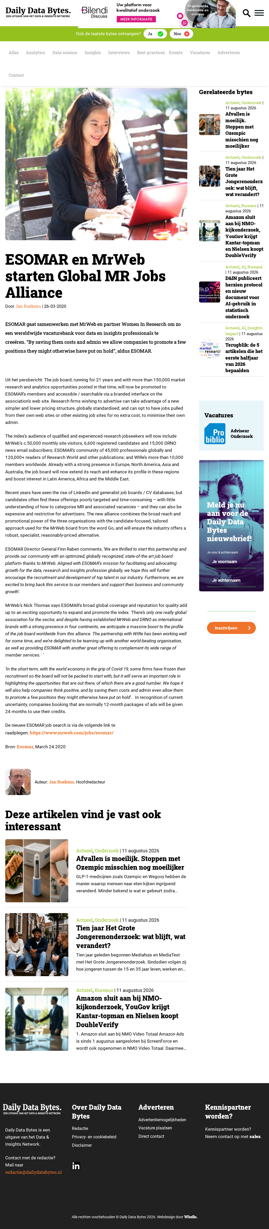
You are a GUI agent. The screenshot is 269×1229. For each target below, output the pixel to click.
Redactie (80, 1128)
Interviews (119, 52)
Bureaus (104, 990)
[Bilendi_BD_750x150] (157, 26)
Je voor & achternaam (222, 552)
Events (176, 52)
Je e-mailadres (217, 595)
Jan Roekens (28, 306)
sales (255, 1136)
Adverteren (229, 52)
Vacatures (200, 52)
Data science (65, 52)
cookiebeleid (104, 1136)
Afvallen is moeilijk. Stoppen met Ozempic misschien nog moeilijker (130, 863)
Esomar (25, 747)
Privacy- (79, 1136)
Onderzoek (107, 850)
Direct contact (151, 1136)
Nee (177, 33)
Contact (16, 75)
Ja (150, 33)
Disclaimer (82, 1145)
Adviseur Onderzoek (242, 433)
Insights (93, 52)
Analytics (35, 52)
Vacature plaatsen (155, 1127)
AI (243, 266)
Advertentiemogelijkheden (162, 1119)
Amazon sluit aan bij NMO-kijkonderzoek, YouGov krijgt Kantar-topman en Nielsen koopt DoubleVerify (127, 1011)
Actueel (84, 850)
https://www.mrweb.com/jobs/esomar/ (71, 733)
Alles (14, 52)
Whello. (191, 1216)
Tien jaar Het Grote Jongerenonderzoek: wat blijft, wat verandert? (130, 937)
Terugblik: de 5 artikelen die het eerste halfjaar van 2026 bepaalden (243, 357)
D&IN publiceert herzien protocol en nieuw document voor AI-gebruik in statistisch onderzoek (243, 297)
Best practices (151, 52)
